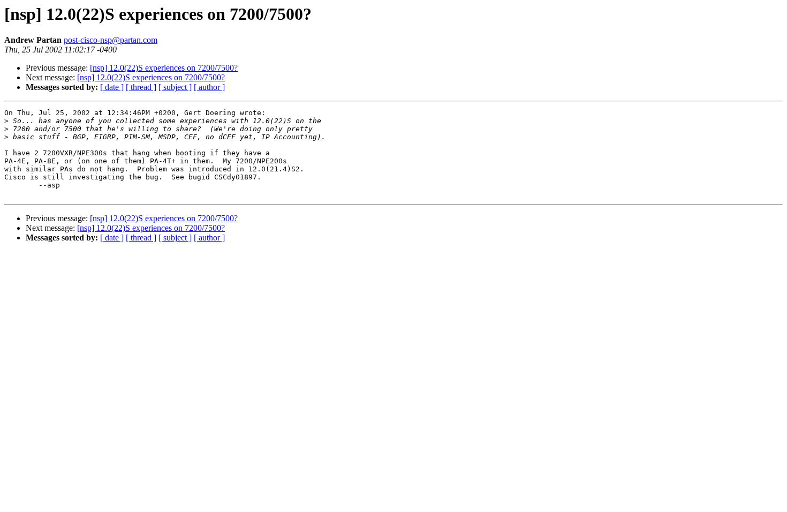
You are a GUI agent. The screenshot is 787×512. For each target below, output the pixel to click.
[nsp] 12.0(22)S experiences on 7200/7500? (164, 67)
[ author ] (209, 87)
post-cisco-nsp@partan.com (110, 39)
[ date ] (112, 87)
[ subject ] (175, 87)
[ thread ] (141, 87)
